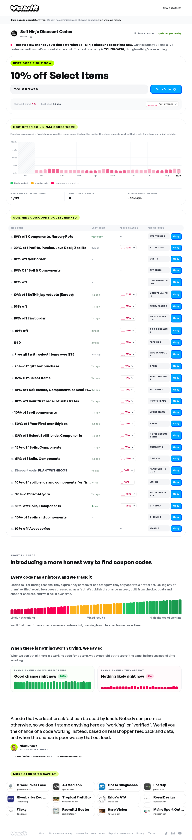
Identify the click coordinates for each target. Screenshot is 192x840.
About (42, 833)
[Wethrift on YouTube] (180, 833)
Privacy (140, 833)
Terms (151, 833)
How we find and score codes (30, 756)
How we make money (109, 20)
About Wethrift (172, 8)
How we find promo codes (90, 833)
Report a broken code (121, 833)
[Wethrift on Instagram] (173, 833)
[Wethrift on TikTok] (166, 833)
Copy (176, 236)
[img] (96, 158)
